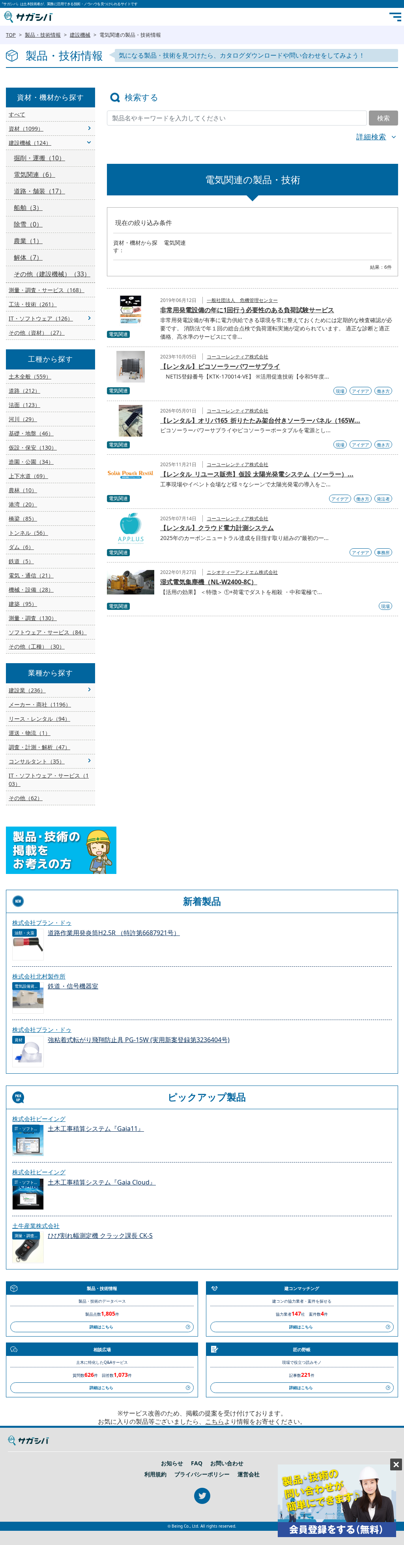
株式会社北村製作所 (38, 976)
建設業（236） (27, 690)
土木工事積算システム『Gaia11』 (96, 1129)
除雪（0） (28, 224)
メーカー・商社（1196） (40, 704)
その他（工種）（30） (37, 646)
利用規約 (155, 1474)
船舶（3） (28, 207)
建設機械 (80, 34)
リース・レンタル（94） (39, 718)
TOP (11, 34)
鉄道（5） (21, 561)
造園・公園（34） (31, 461)
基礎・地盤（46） (31, 433)
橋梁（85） (23, 518)
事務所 (383, 552)
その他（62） (26, 798)
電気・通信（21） (31, 575)
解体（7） (28, 257)
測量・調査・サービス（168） (46, 290)
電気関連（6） (34, 174)
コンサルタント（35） (37, 761)
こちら (214, 1421)
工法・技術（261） (33, 304)
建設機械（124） (30, 142)
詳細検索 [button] (371, 136)
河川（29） (23, 419)
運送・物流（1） (29, 733)
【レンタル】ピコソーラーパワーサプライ (220, 366)
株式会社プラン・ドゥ (41, 922)
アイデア (360, 391)
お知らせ (172, 1463)
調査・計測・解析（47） (39, 747)
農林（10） (23, 490)
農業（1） (28, 240)
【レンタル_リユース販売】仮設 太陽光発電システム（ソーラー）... (257, 474)
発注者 (383, 499)
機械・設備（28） (31, 589)
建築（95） (23, 604)
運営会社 (249, 1474)
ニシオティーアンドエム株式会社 (242, 572)
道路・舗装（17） (39, 191)
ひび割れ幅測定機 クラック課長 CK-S (100, 1236)
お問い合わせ (226, 1463)
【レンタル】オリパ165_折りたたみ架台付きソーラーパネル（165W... (260, 420)
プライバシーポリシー (202, 1474)
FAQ (196, 1463)
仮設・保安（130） (33, 447)
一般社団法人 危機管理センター (242, 300)
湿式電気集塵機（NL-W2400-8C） (208, 582)
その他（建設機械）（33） (52, 274)
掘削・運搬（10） (39, 158)
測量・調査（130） (33, 618)
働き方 (383, 391)
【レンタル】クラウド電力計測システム (217, 527)
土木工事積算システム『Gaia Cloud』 (102, 1182)
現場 (340, 391)
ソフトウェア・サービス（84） (48, 632)
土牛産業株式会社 (36, 1226)
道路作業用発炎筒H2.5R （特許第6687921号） (114, 933)
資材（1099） (26, 128)
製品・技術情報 (43, 34)
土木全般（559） (30, 376)
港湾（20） (23, 504)
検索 (383, 118)
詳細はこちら (101, 1326)
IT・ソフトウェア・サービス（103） (49, 780)
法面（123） (24, 405)
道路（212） (24, 390)
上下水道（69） (28, 476)
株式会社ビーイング (38, 1119)
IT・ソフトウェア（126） (41, 318)
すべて (17, 114)
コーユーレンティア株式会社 (237, 356)
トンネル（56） (28, 532)
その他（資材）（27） (37, 332)
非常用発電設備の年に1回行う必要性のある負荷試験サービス (247, 310)
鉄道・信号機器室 (73, 986)
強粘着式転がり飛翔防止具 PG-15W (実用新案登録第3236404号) (139, 1040)
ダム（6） (21, 547)
